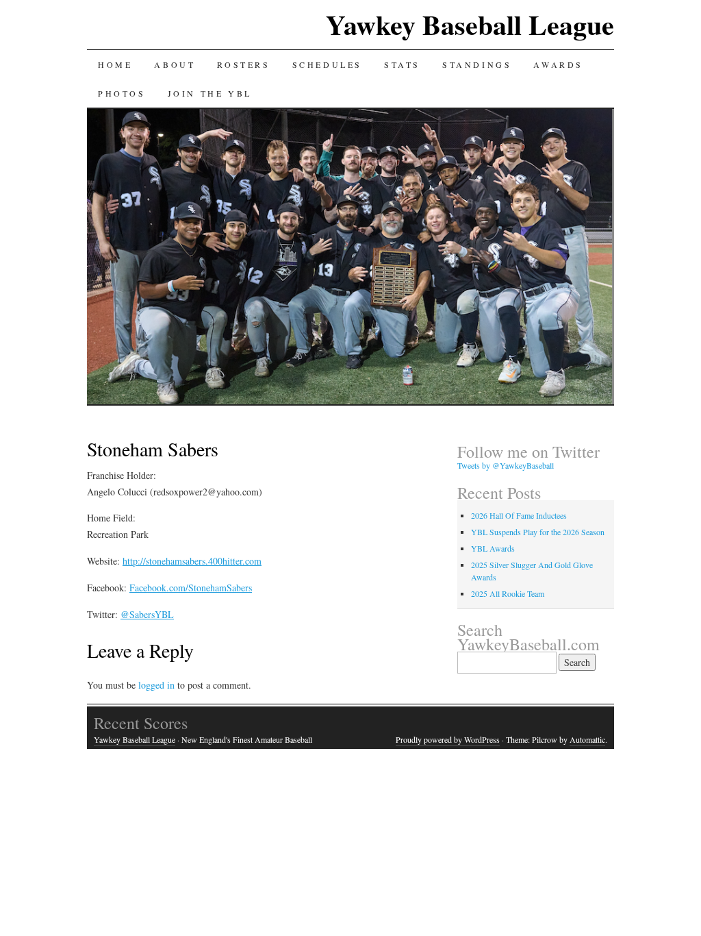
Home (115, 64)
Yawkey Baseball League (470, 24)
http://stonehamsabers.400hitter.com (192, 560)
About (174, 64)
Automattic (587, 739)
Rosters (243, 64)
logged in (156, 684)
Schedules (327, 64)
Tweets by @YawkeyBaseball (505, 465)
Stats (402, 64)
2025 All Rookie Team (507, 593)
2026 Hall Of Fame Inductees (519, 515)
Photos (122, 93)
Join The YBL (210, 93)
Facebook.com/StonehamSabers (190, 587)
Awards (558, 64)
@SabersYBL (147, 614)
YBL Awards (493, 548)
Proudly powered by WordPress (448, 739)
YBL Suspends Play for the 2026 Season (537, 531)
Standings (476, 64)
